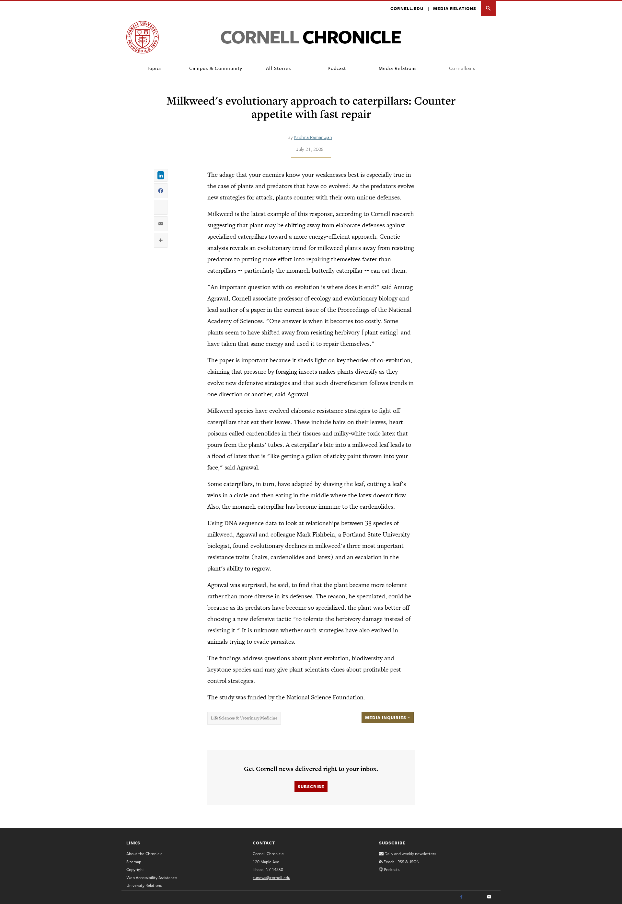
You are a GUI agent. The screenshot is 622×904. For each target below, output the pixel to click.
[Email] (489, 897)
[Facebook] (461, 897)
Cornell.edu (406, 8)
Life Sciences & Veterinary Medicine (244, 718)
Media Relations (454, 8)
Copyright (135, 869)
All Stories (278, 68)
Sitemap (133, 861)
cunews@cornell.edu (271, 877)
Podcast (337, 68)
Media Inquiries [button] (386, 717)
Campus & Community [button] (215, 68)
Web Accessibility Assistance (151, 877)
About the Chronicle (144, 853)
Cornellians (462, 68)
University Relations (144, 885)
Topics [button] (154, 68)
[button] (488, 8)
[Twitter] (475, 897)
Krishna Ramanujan (313, 137)
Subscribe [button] (311, 786)
